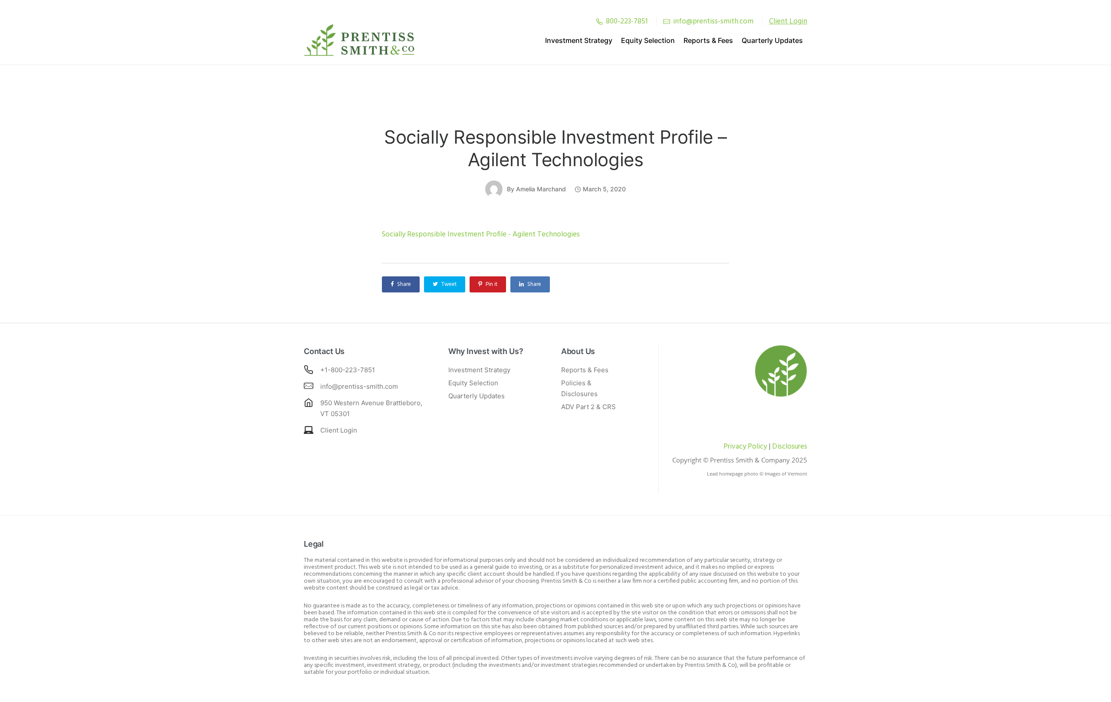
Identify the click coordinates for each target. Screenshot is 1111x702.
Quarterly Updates (772, 40)
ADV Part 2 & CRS (588, 407)
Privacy (734, 447)
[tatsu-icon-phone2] (599, 21)
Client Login (338, 430)
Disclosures (789, 447)
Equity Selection (648, 40)
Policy (756, 447)
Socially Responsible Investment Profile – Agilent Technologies (555, 148)
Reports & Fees (708, 40)
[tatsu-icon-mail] (666, 21)
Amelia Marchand (541, 189)
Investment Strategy (578, 40)
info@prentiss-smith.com (713, 21)
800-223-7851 (627, 21)
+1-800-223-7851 (347, 370)
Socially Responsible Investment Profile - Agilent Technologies (481, 234)
